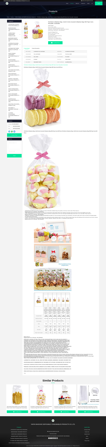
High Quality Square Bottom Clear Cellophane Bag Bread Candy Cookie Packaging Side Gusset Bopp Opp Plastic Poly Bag (17, 407)
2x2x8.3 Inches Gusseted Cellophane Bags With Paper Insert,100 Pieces (50, 310)
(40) (11, 34)
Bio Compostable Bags (28, 356)
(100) (13, 100)
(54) (13, 105)
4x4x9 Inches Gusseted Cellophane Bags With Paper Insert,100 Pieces (68, 310)
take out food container (61, 354)
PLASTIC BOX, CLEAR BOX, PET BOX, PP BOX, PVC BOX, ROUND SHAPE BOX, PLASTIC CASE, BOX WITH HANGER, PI (46, 364)
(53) (13, 109)
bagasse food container (42, 354)
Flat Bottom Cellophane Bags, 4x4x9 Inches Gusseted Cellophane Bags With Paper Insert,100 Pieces (64, 407)
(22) (13, 114)
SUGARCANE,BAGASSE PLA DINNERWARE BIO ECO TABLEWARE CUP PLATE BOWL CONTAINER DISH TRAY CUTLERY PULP (47, 362)
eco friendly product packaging (68, 355)
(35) (13, 71)
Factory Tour (87, 431)
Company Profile (87, 429)
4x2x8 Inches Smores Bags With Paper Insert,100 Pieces (63, 310)
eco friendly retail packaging (56, 355)
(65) (13, 29)
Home (67, 3)
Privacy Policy (87, 440)
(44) (13, 80)
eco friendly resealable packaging (81, 355)
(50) (13, 61)
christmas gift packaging (70, 354)
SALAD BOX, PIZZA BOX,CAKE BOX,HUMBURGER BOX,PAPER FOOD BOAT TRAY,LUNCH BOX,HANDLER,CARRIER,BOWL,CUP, (47, 368)
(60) (13, 49)
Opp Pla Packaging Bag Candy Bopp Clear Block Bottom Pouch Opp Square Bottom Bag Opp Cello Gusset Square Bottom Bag (87, 407)
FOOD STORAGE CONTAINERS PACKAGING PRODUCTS (25, 17)
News (87, 436)
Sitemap (87, 438)
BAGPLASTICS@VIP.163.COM (87, 0)
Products (72, 3)
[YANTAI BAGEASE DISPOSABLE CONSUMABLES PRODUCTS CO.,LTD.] (7, 3)
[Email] (14, 131)
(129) (13, 44)
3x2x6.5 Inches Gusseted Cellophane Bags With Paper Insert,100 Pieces (55, 310)
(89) (13, 39)
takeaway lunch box (79, 354)
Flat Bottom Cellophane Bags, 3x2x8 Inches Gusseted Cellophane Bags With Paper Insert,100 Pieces (41, 407)
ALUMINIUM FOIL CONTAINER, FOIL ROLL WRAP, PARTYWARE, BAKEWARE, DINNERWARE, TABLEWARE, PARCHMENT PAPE (47, 360)
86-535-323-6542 (99, 0)
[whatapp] (12, 131)
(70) (13, 95)
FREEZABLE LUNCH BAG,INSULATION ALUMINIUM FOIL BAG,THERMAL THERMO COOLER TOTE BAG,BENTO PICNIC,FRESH (47, 366)
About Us (77, 3)
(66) (13, 85)
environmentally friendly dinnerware (44, 355)
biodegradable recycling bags (38, 356)
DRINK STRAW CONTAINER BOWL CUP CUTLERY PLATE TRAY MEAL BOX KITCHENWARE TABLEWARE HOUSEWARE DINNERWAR (48, 357)
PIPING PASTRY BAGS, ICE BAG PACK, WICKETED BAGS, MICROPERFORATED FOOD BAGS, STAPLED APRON (44, 371)
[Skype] (9, 131)
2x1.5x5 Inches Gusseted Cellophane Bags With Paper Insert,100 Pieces (46, 310)
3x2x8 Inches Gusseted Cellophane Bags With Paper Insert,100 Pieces (59, 310)
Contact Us (83, 3)
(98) (13, 55)
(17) (13, 25)
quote (99, 3)
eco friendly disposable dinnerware (30, 354)
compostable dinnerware (51, 354)
